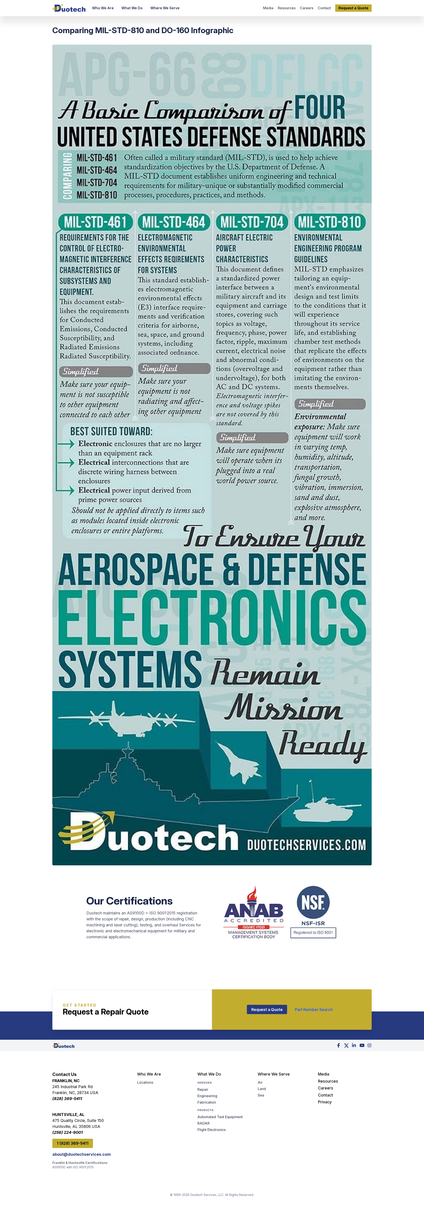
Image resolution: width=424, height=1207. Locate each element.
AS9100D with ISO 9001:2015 (73, 1167)
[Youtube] (362, 1045)
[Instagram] (369, 1045)
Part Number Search (314, 1009)
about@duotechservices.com (81, 1154)
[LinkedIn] (354, 1045)
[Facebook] (338, 1045)
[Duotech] (68, 8)
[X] (346, 1045)
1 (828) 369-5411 (73, 1143)
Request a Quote (267, 1009)
